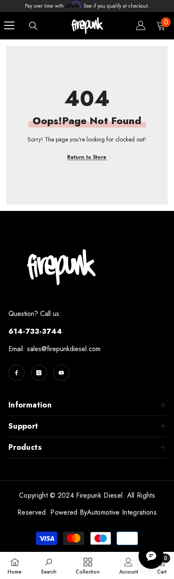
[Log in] (140, 25)
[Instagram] (39, 373)
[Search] (33, 26)
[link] (48, 565)
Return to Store (86, 157)
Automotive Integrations (122, 512)
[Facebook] (16, 373)
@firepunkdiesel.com (71, 349)
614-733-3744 (35, 331)
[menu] (9, 25)
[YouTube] (61, 373)
